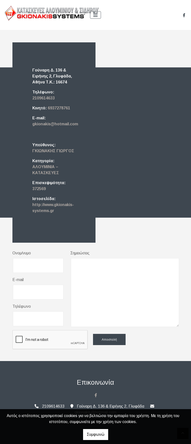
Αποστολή (109, 339)
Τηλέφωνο (21, 306)
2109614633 (43, 98)
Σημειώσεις (80, 253)
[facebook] (184, 15)
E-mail (18, 280)
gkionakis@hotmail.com (55, 124)
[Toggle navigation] (95, 15)
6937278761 (59, 108)
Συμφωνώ (95, 434)
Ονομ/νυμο (21, 253)
